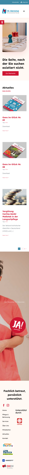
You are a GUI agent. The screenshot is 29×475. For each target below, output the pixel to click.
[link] (2, 22)
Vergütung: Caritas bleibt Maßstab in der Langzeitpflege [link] (14, 193)
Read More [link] (5, 130)
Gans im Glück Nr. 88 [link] (14, 148)
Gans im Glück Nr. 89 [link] (14, 102)
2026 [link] (6, 122)
